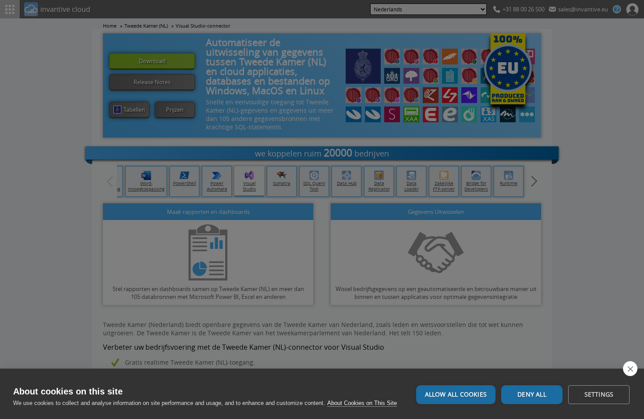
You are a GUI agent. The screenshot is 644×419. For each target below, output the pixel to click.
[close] (630, 368)
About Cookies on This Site (362, 403)
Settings (599, 394)
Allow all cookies (456, 394)
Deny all (531, 394)
